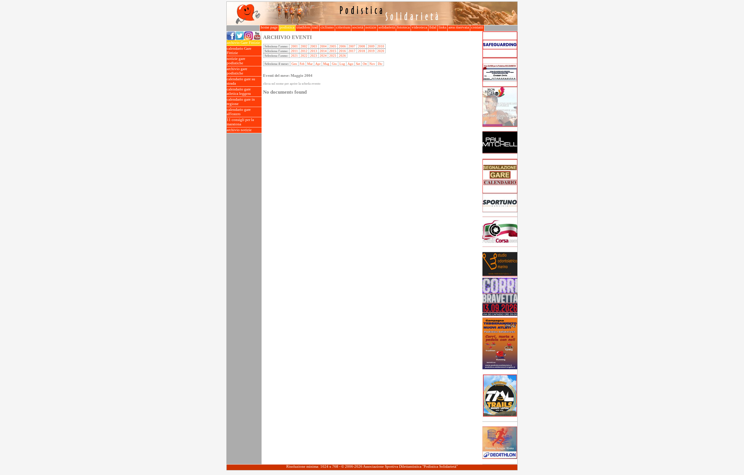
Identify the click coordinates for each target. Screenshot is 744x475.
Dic (380, 63)
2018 (361, 51)
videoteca (419, 27)
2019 (371, 51)
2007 (351, 46)
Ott (365, 63)
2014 (323, 51)
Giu (334, 63)
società (357, 27)
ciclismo (327, 27)
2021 (294, 55)
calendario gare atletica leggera (239, 91)
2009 (371, 46)
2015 (332, 51)
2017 (351, 51)
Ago (350, 63)
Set (358, 63)
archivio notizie (239, 130)
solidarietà (387, 27)
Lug (342, 63)
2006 (342, 46)
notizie (370, 27)
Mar (310, 63)
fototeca (403, 27)
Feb (302, 63)
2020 (380, 51)
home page (269, 27)
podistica (287, 27)
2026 (342, 55)
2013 (313, 51)
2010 (380, 46)
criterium (343, 27)
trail (315, 27)
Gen (294, 63)
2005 (332, 46)
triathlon (303, 27)
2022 (304, 55)
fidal (432, 27)
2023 (313, 55)
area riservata (459, 27)
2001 (294, 46)
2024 (323, 55)
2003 (313, 46)
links (442, 27)
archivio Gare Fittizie (243, 43)
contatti (477, 27)
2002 (304, 46)
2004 (323, 46)
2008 (361, 46)
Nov (372, 63)
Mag (326, 63)
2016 (342, 51)
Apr (318, 63)
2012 (304, 51)
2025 (332, 55)
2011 (294, 51)
